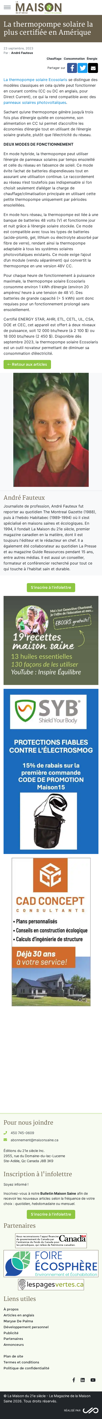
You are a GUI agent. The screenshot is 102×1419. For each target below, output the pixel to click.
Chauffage (54, 58)
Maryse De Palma (18, 1321)
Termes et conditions (21, 1362)
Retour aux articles (29, 364)
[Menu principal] (7, 7)
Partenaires (13, 1339)
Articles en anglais (19, 1315)
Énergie (92, 58)
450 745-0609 (22, 1133)
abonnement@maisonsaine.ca (34, 1140)
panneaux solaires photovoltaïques (35, 102)
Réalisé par (72, 1410)
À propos (11, 1309)
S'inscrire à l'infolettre (51, 587)
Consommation (74, 58)
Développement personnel (26, 1327)
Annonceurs (14, 1344)
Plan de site (13, 1356)
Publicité (11, 1333)
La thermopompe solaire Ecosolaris (35, 79)
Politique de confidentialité (26, 1368)
